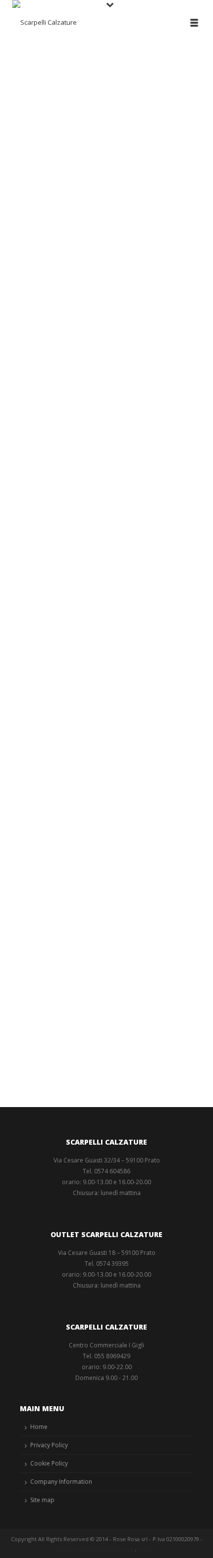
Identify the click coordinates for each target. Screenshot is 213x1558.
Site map (42, 1500)
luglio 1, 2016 (40, 1021)
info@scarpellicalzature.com (95, 1550)
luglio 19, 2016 (42, 683)
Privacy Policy (49, 1445)
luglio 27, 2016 (42, 301)
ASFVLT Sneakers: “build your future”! (92, 1006)
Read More (43, 416)
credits (147, 1550)
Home (39, 1427)
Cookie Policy (49, 1463)
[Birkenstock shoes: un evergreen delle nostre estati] (106, 540)
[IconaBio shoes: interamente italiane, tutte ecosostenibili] (106, 158)
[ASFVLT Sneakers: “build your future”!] (106, 890)
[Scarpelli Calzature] (44, 22)
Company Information (61, 1481)
